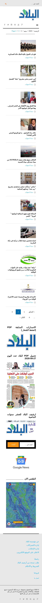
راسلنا (36, 559)
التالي (22, 318)
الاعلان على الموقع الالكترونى (28, 552)
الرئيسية (36, 31)
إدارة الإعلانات (33, 549)
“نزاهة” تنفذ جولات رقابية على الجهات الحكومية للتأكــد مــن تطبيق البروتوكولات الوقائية (22, 270)
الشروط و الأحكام (32, 566)
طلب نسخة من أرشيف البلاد (28, 563)
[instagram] (11, 24)
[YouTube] (18, 24)
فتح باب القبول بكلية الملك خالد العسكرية (22, 54)
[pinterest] (15, 24)
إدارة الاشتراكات (33, 545)
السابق (32, 312)
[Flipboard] (21, 24)
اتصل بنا (36, 578)
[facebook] (4, 24)
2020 (30, 31)
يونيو (25, 31)
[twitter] (8, 24)
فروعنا (36, 573)
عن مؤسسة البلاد (32, 542)
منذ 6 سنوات (29, 57)
